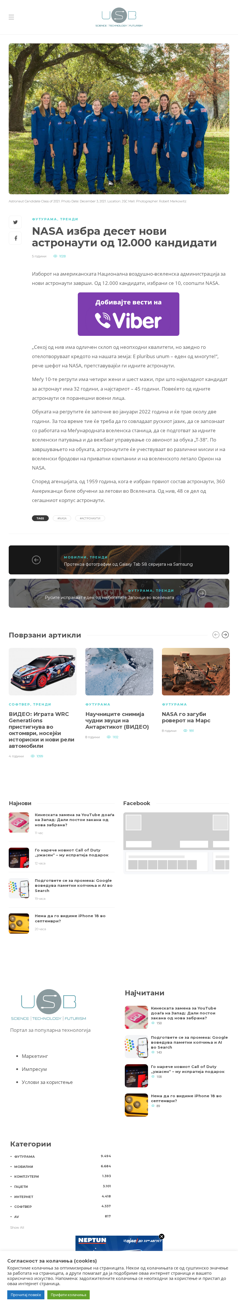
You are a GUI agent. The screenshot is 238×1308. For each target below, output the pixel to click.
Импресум (34, 1069)
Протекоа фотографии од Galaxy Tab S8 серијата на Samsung (128, 564)
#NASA (61, 518)
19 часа (40, 899)
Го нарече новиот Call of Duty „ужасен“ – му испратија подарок (188, 1069)
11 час (39, 833)
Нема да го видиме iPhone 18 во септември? (186, 1098)
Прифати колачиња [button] (68, 1294)
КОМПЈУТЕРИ (62, 1176)
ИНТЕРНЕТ (62, 1196)
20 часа (40, 929)
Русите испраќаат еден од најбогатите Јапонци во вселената (109, 597)
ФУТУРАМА (44, 219)
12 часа (40, 863)
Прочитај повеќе (26, 1294)
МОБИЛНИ (75, 557)
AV (62, 1216)
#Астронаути (90, 518)
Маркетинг (35, 1056)
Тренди (69, 219)
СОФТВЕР (19, 704)
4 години (16, 756)
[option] (42, 702)
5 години (39, 256)
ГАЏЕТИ (62, 1186)
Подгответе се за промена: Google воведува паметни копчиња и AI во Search (189, 1042)
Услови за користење (47, 1082)
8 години (92, 737)
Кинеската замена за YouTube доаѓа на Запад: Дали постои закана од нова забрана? (183, 1013)
